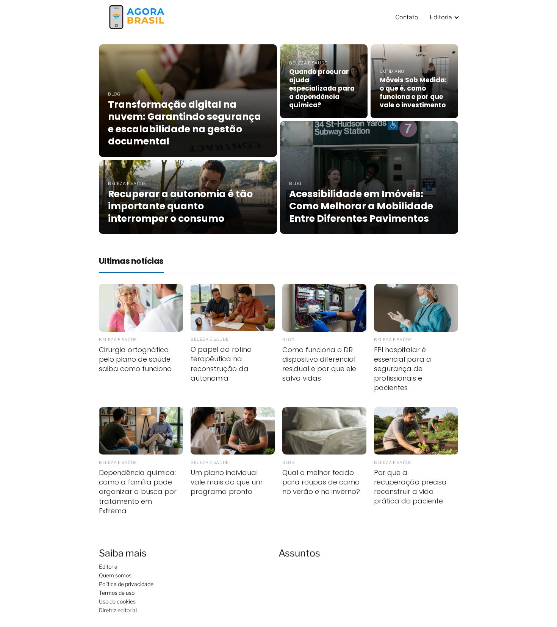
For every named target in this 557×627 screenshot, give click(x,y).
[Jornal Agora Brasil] (137, 16)
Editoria (441, 17)
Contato (406, 17)
